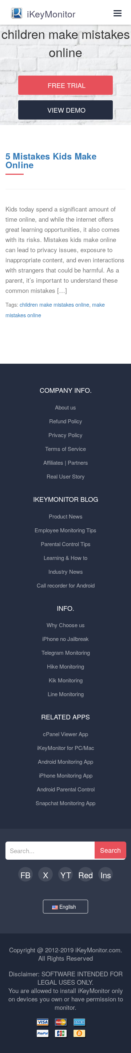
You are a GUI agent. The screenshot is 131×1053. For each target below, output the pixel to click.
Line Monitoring (66, 694)
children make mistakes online (54, 304)
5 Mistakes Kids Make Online (50, 160)
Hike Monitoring (65, 666)
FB (25, 874)
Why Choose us (66, 625)
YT (65, 874)
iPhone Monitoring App (65, 775)
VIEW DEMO (66, 109)
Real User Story (66, 476)
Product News (66, 516)
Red (85, 874)
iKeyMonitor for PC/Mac (65, 747)
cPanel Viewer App (65, 734)
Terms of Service (65, 448)
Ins (105, 874)
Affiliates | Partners (65, 462)
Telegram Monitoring (65, 652)
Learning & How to (65, 557)
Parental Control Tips (66, 543)
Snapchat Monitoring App (65, 803)
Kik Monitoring (66, 680)
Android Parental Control (66, 789)
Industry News (65, 571)
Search (110, 850)
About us (65, 407)
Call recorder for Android (66, 585)
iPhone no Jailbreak (65, 638)
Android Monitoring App (65, 761)
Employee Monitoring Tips (65, 530)
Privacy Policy (65, 434)
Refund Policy (65, 421)
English (68, 906)
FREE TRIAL (67, 85)
